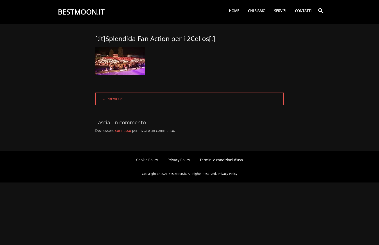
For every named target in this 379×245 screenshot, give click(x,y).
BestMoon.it (81, 11)
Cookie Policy (147, 159)
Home (234, 10)
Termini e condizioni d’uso (221, 159)
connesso (123, 130)
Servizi (280, 10)
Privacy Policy (179, 159)
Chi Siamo (256, 10)
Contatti (303, 10)
